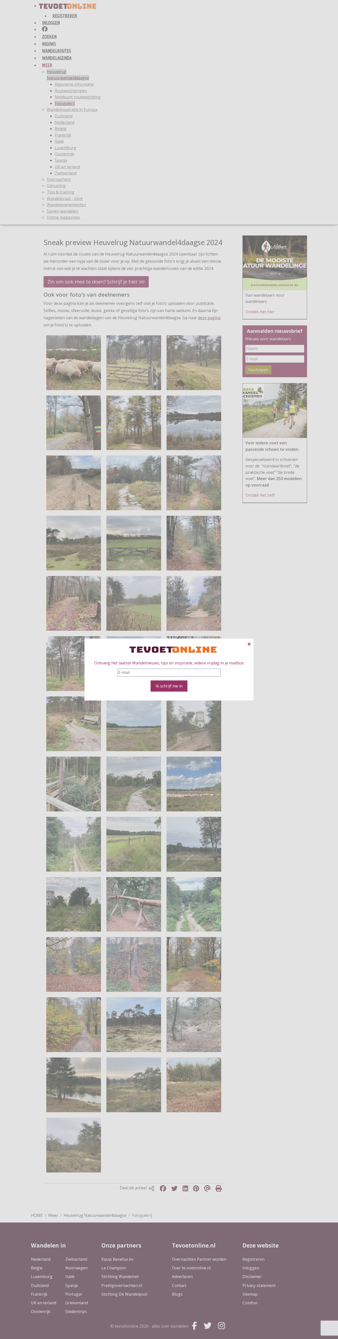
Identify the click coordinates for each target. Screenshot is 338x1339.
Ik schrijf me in (169, 685)
